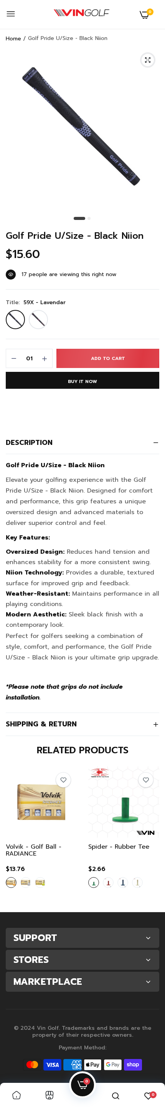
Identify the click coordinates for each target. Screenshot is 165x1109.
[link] (63, 780)
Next (149, 836)
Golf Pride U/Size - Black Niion (75, 236)
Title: (36, 302)
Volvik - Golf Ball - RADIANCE (33, 850)
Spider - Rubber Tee (118, 847)
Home (13, 39)
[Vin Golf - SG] (81, 14)
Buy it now (82, 381)
